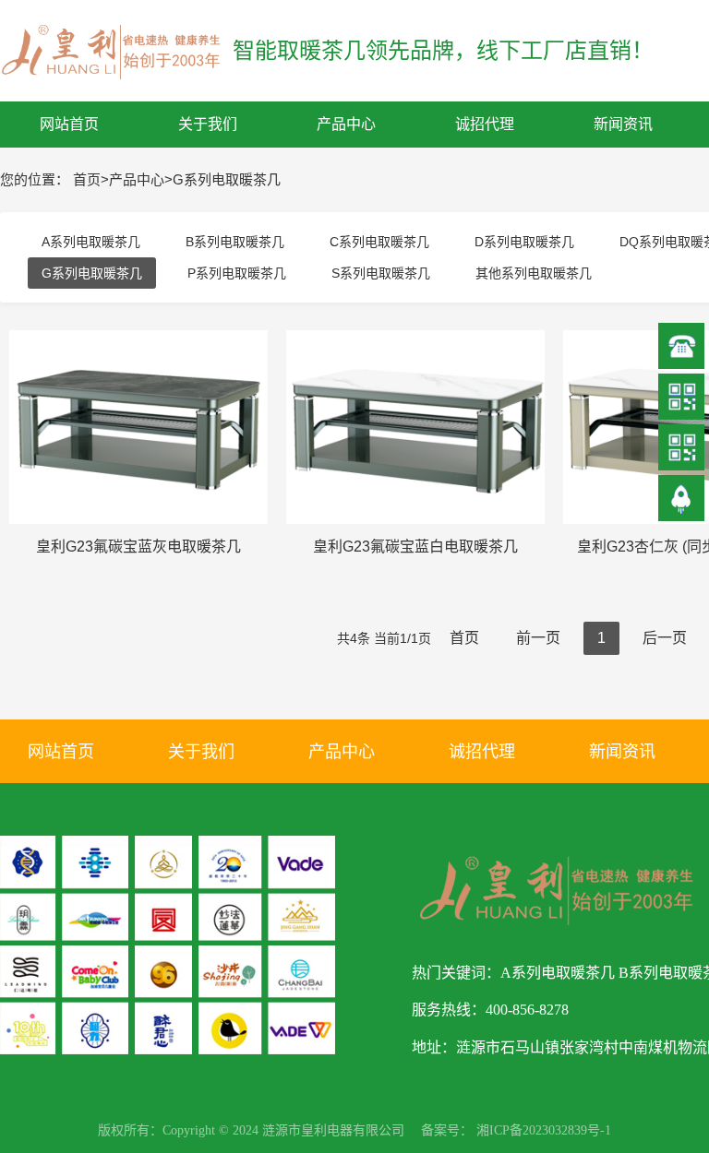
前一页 (538, 638)
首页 (87, 179)
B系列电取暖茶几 (235, 241)
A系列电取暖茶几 (91, 241)
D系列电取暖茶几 (524, 241)
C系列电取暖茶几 (379, 241)
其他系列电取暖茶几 (533, 273)
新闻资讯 (622, 752)
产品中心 (136, 179)
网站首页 (61, 752)
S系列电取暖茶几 (380, 273)
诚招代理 (482, 752)
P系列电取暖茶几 (236, 273)
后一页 (665, 638)
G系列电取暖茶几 (227, 179)
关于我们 (201, 752)
